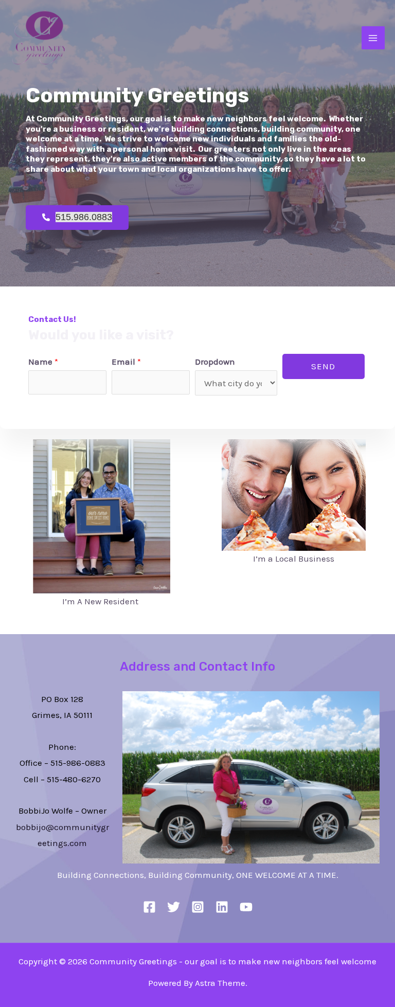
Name (43, 361)
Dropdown (215, 361)
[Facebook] (149, 907)
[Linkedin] (222, 907)
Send (323, 366)
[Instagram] (197, 907)
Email (126, 361)
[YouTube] (246, 907)
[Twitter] (173, 907)
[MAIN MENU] (373, 38)
